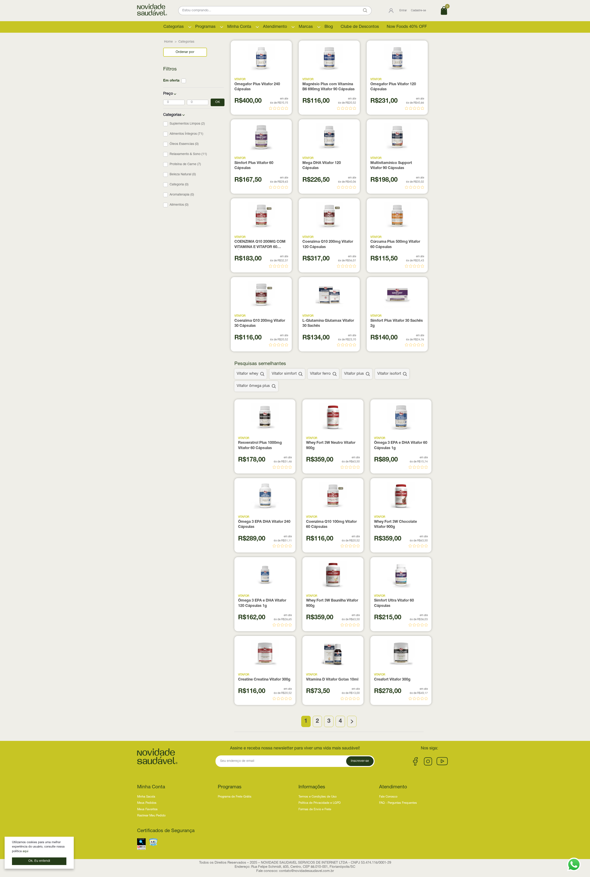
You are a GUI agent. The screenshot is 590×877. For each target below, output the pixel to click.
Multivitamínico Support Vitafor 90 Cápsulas (391, 165)
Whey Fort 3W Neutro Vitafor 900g (330, 445)
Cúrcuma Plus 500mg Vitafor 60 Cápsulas (395, 244)
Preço (168, 94)
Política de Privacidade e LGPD (319, 803)
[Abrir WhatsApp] (574, 864)
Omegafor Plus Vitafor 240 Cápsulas (257, 87)
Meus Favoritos (147, 809)
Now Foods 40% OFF (407, 27)
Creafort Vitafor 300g (392, 680)
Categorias (173, 27)
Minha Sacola (146, 796)
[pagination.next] (352, 721)
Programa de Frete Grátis (234, 796)
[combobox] (185, 52)
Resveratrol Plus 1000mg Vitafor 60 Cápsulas (260, 445)
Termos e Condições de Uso (317, 796)
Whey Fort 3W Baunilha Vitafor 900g (332, 603)
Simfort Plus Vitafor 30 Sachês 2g (396, 323)
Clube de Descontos (360, 27)
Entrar (403, 10)
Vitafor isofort (389, 374)
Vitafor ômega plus (253, 386)
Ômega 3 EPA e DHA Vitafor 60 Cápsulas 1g (400, 445)
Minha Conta (239, 27)
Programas (205, 27)
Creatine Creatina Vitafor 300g (264, 680)
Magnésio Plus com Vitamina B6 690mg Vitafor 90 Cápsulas (328, 87)
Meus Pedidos (146, 803)
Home (168, 42)
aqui (25, 851)
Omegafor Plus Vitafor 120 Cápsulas (393, 87)
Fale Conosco (388, 796)
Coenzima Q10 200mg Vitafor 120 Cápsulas (327, 244)
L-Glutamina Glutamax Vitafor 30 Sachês (328, 323)
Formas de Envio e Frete (314, 809)
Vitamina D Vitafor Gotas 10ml (332, 680)
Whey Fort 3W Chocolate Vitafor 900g (395, 524)
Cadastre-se (418, 10)
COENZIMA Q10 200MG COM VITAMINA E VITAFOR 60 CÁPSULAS (260, 245)
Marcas (306, 27)
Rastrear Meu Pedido (151, 815)
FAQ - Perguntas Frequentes (398, 803)
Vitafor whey (247, 374)
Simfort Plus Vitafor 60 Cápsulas (253, 165)
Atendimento (275, 27)
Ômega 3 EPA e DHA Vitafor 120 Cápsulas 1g (262, 603)
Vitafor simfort (284, 374)
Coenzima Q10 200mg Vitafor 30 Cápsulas (259, 323)
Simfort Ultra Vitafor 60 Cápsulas (394, 603)
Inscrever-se (360, 761)
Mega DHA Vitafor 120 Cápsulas (321, 165)
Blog (328, 27)
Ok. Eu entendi (39, 861)
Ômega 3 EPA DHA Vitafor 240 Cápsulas (264, 524)
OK (217, 102)
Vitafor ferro (320, 374)
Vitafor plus (354, 374)
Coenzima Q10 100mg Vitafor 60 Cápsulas (331, 524)
